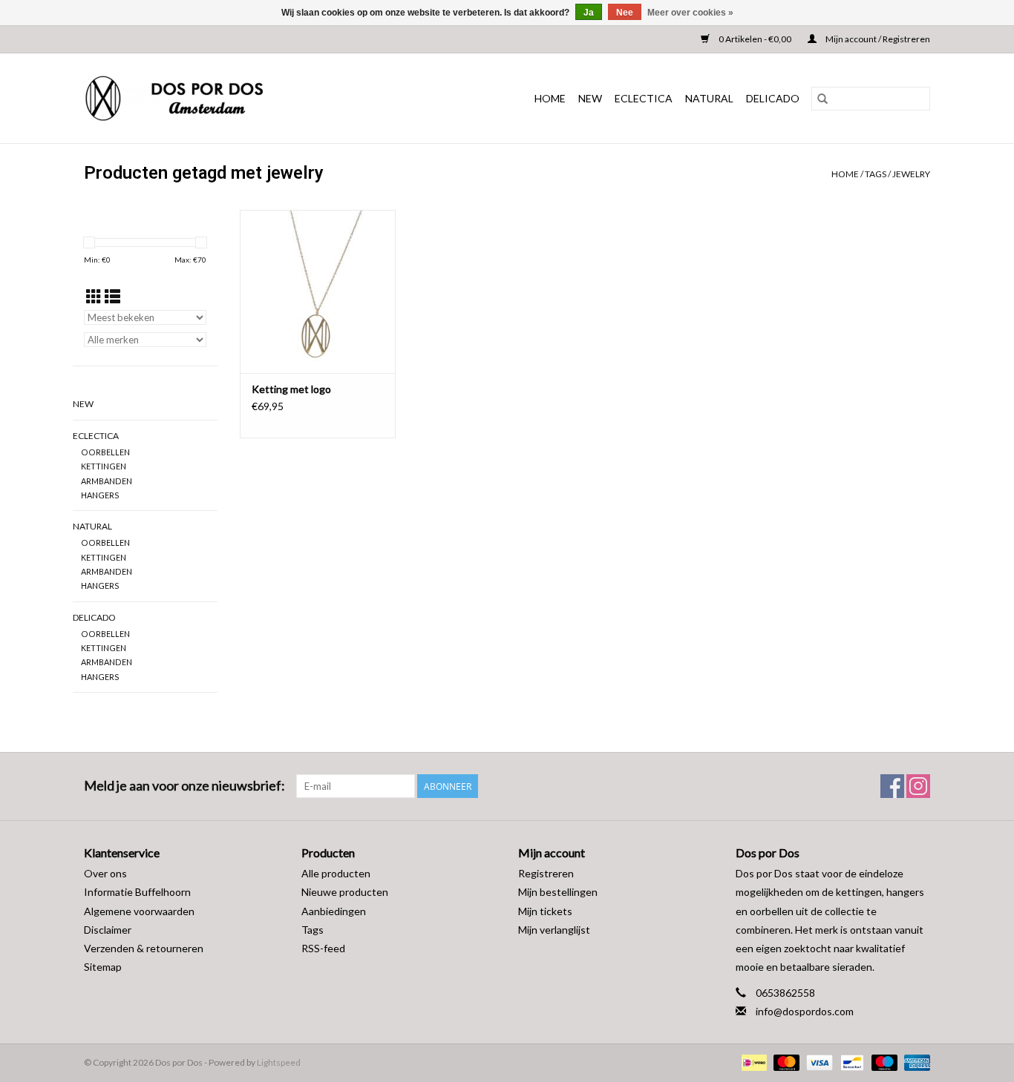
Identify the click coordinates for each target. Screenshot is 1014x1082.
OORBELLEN (105, 452)
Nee (624, 12)
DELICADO (772, 98)
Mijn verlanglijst (554, 929)
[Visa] (817, 1061)
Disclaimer (107, 929)
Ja (588, 12)
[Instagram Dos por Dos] (918, 786)
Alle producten (335, 873)
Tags (875, 173)
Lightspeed (279, 1062)
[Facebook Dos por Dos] (892, 786)
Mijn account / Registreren (877, 38)
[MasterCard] (784, 1061)
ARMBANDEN (106, 481)
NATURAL (709, 98)
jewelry (911, 173)
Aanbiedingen (333, 911)
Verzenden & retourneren (143, 948)
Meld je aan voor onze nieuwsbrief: (184, 786)
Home (550, 98)
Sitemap (103, 966)
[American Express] (914, 1061)
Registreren (546, 873)
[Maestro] (882, 1061)
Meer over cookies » (690, 12)
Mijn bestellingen (558, 891)
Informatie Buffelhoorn (137, 891)
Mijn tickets (545, 911)
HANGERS (100, 495)
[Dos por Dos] (216, 98)
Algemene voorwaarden (139, 911)
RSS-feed (323, 948)
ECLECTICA (644, 98)
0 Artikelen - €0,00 (755, 38)
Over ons (105, 873)
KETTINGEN (103, 466)
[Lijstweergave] (112, 296)
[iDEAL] (752, 1061)
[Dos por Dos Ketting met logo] (318, 291)
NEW (590, 98)
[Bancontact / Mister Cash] (850, 1061)
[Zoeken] (822, 98)
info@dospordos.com (805, 1011)
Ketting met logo (291, 389)
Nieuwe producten (344, 891)
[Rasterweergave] (94, 296)
